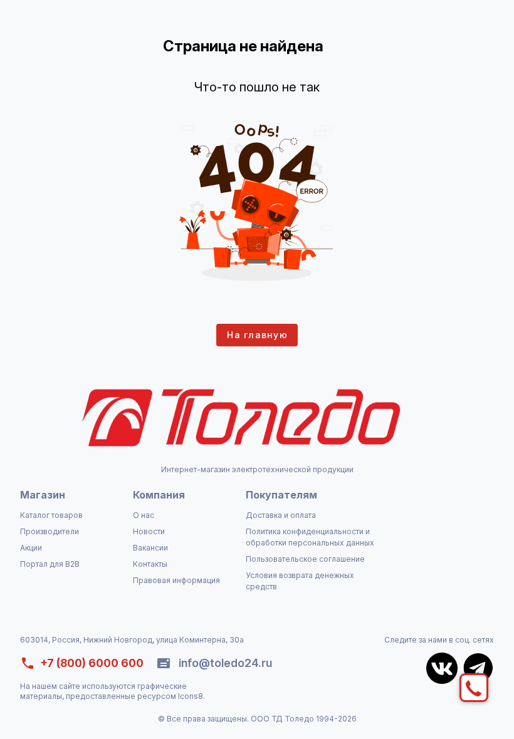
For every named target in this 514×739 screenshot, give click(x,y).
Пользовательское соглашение (305, 559)
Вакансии (150, 547)
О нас (143, 515)
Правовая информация (176, 580)
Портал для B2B (50, 564)
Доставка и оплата (281, 515)
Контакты (150, 564)
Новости (149, 531)
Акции (31, 547)
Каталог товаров (51, 515)
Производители (49, 531)
